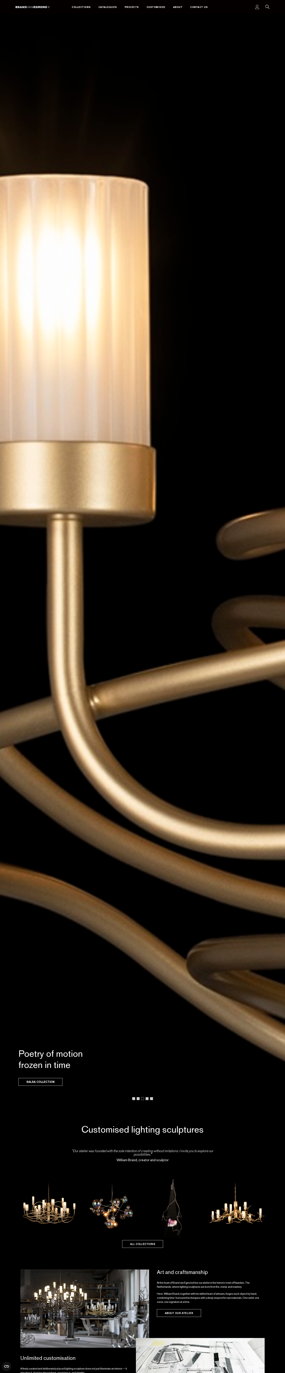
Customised (156, 7)
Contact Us (199, 7)
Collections (81, 7)
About (178, 7)
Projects (132, 7)
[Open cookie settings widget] (6, 1366)
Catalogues (107, 7)
